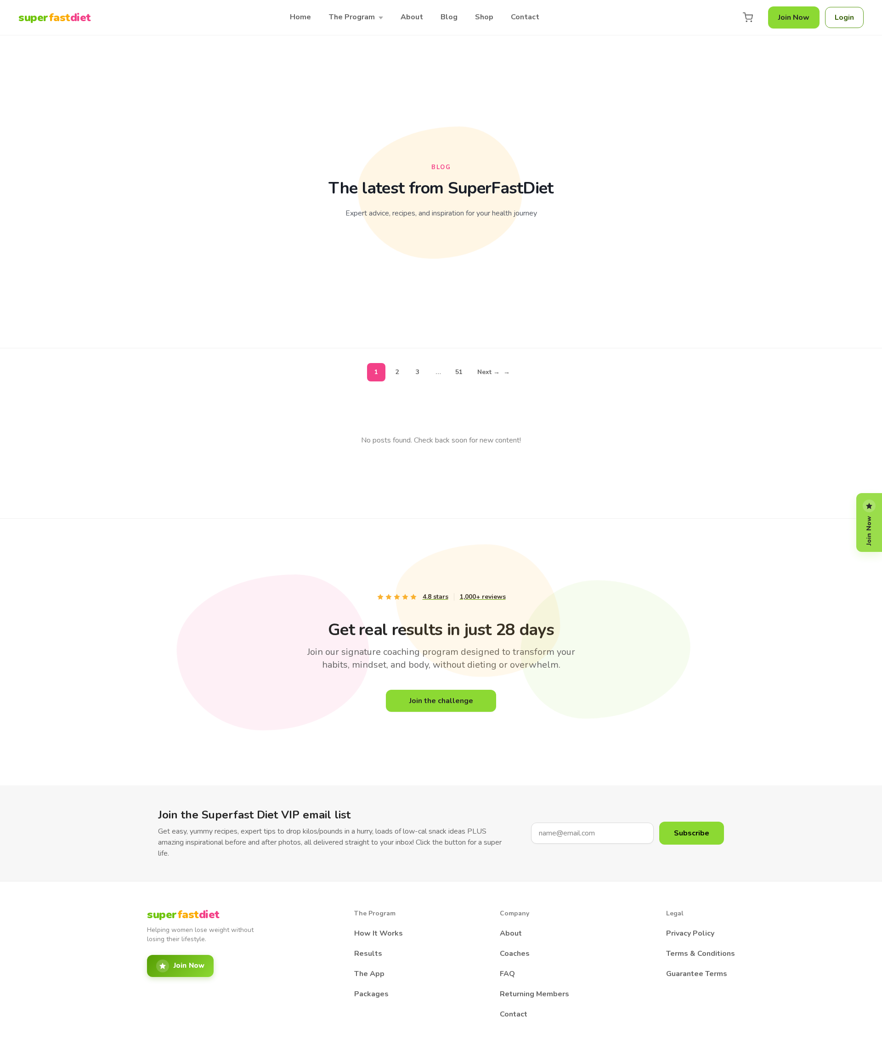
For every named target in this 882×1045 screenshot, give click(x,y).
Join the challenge (441, 701)
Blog (449, 17)
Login (844, 17)
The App (369, 974)
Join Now (793, 17)
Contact (525, 17)
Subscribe (691, 833)
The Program (351, 17)
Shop (484, 17)
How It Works (378, 933)
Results (368, 953)
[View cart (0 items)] (748, 17)
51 (459, 372)
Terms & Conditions (700, 953)
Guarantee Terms (696, 974)
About (412, 17)
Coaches (515, 953)
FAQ (507, 974)
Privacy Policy (690, 933)
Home (300, 17)
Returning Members (534, 994)
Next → (493, 372)
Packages (371, 994)
